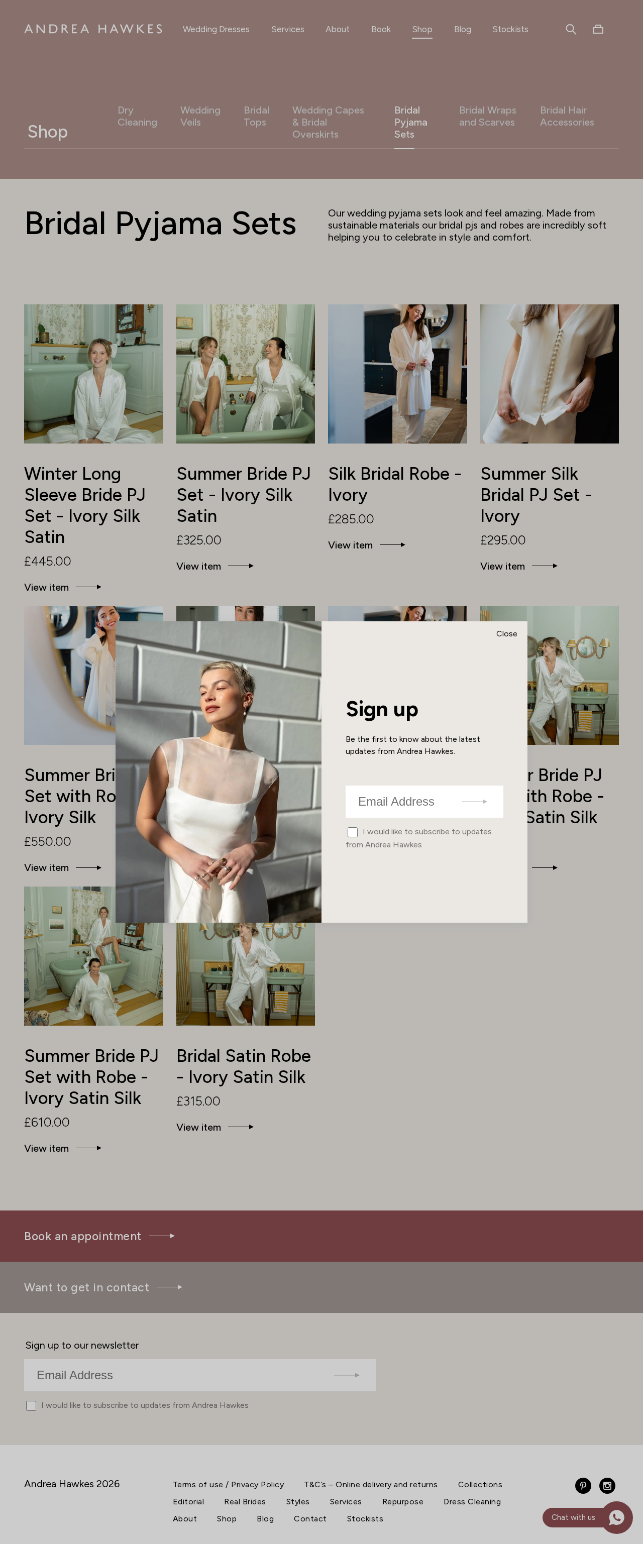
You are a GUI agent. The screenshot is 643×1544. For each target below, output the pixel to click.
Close (506, 633)
